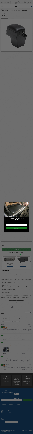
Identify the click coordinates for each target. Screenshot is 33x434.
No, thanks (16, 230)
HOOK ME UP (16, 228)
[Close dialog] (27, 203)
